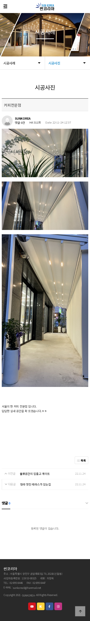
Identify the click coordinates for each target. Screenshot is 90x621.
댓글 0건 (20, 123)
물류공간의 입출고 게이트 (35, 474)
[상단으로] (80, 611)
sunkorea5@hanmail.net (27, 588)
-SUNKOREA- (28, 595)
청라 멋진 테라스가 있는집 (35, 484)
